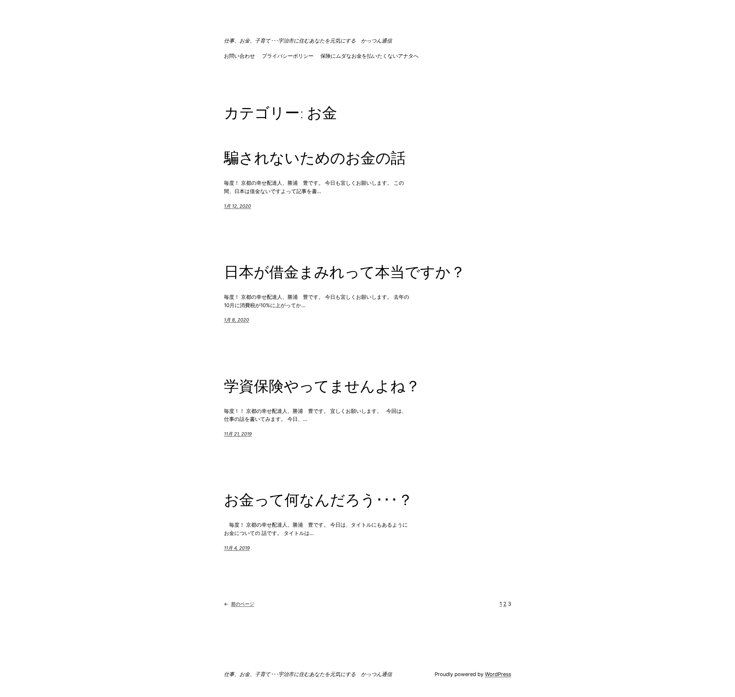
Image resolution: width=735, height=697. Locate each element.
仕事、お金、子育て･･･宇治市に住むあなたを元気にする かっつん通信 (308, 41)
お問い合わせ (239, 56)
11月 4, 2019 (237, 548)
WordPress (498, 674)
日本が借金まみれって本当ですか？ (344, 272)
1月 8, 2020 (236, 320)
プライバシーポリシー (288, 56)
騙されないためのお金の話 (315, 158)
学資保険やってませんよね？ (322, 386)
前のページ (239, 604)
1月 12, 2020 (237, 206)
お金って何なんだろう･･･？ (318, 500)
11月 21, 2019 (238, 434)
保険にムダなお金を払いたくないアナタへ (369, 56)
